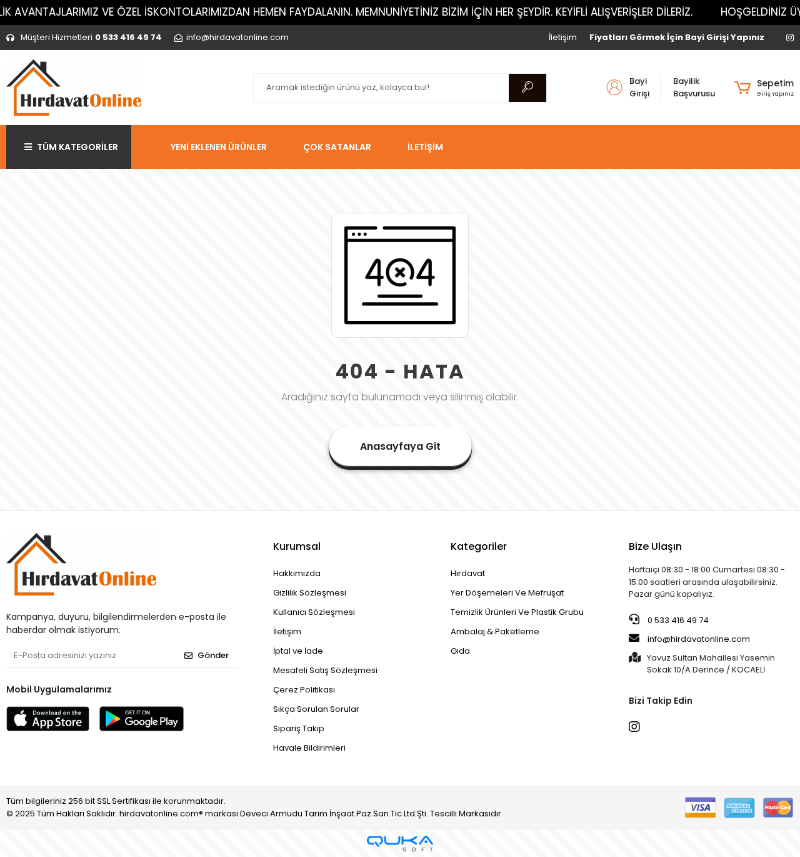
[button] (764, 87)
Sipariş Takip (298, 728)
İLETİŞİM (425, 147)
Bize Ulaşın (655, 546)
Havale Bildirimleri (309, 748)
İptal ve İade (298, 651)
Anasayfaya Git (400, 446)
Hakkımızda (297, 573)
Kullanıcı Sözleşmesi (314, 612)
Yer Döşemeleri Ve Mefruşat (507, 593)
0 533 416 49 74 (677, 620)
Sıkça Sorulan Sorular (316, 709)
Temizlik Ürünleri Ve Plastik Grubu (517, 612)
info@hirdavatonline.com (699, 639)
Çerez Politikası (304, 690)
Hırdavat (468, 573)
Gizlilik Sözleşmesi (309, 593)
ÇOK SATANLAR (337, 147)
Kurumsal (297, 546)
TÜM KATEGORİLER (77, 147)
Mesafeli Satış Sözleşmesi (325, 670)
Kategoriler (479, 546)
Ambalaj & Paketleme (495, 631)
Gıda (460, 651)
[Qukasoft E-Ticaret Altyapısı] (400, 843)
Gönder (213, 655)
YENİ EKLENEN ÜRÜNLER (219, 147)
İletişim (563, 37)
